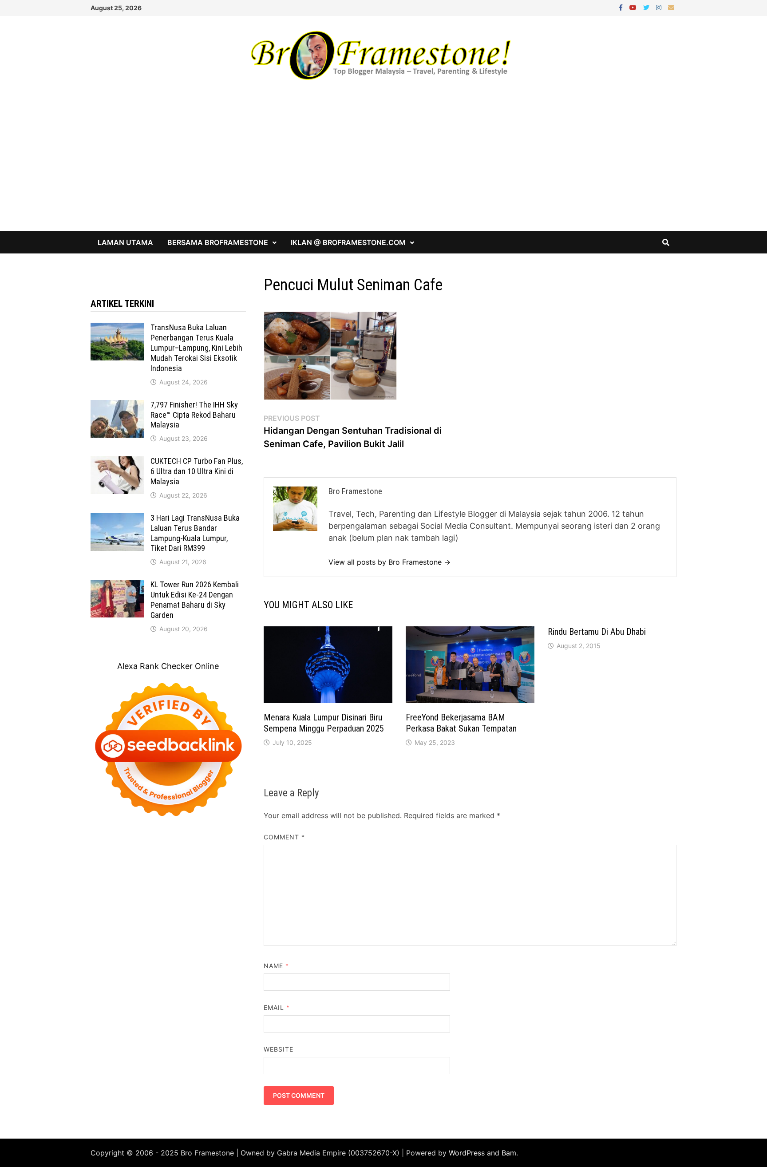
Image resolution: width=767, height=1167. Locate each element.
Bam (509, 1152)
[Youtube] (634, 7)
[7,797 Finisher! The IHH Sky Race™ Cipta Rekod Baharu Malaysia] (117, 406)
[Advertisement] (383, 165)
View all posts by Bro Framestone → (389, 562)
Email (277, 1007)
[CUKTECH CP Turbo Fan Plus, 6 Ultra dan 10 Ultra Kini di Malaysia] (117, 462)
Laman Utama (125, 242)
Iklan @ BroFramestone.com (348, 242)
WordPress (467, 1152)
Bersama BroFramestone (217, 242)
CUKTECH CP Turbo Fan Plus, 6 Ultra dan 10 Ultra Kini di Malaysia (196, 471)
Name (276, 965)
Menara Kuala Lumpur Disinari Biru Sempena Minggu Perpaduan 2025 (324, 723)
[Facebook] (622, 7)
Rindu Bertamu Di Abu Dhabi (597, 631)
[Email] (671, 7)
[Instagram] (660, 7)
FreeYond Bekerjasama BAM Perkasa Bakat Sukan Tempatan (461, 723)
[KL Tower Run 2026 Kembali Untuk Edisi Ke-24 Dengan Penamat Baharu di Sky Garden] (117, 585)
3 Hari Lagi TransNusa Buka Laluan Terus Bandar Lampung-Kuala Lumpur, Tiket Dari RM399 (195, 533)
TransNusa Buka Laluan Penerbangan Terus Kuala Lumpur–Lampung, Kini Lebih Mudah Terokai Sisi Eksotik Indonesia (196, 347)
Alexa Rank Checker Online (168, 666)
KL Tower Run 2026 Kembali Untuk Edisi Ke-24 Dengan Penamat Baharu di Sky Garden (194, 600)
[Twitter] (647, 7)
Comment (284, 837)
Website (279, 1049)
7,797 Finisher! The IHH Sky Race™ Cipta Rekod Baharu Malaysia (194, 415)
